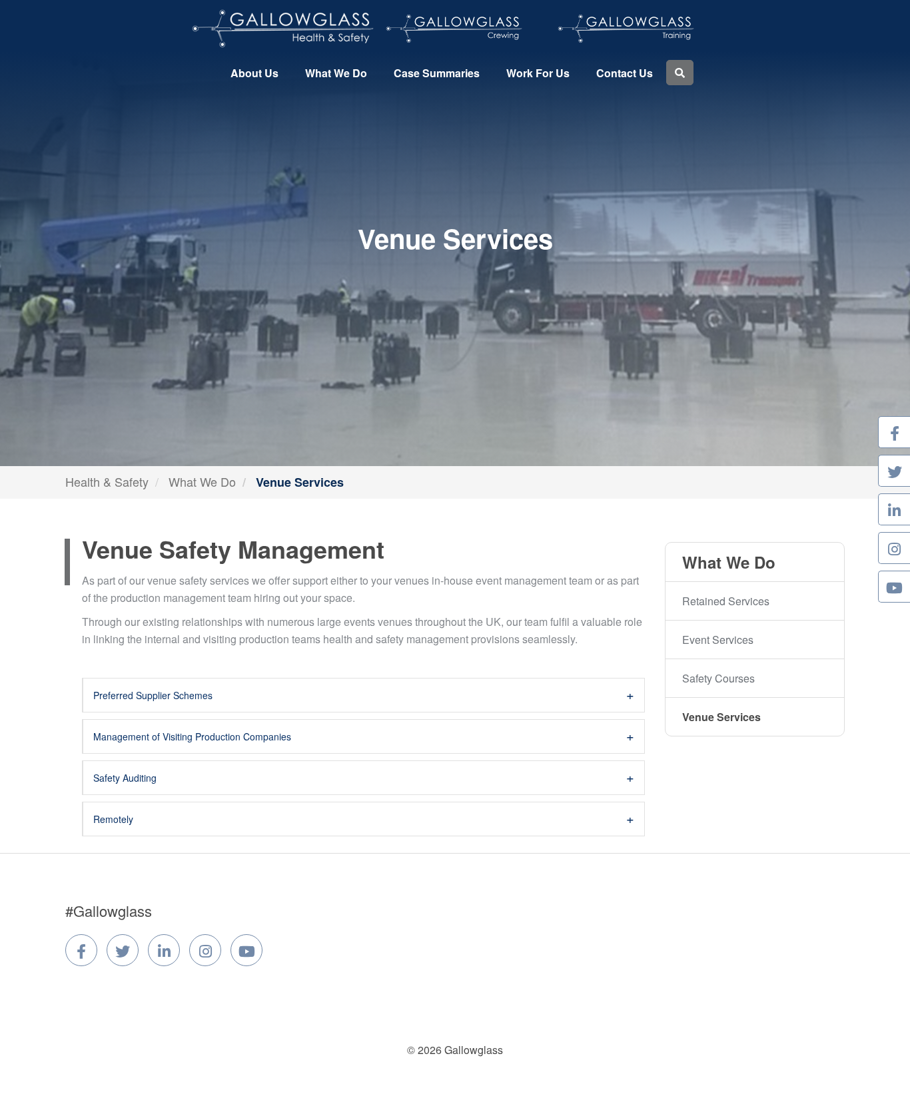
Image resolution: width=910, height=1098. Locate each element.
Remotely (113, 819)
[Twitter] (123, 950)
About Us (254, 73)
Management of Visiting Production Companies (192, 736)
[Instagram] (205, 950)
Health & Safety (107, 481)
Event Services (717, 639)
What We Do (336, 73)
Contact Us (624, 73)
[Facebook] (81, 950)
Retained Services (725, 601)
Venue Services (721, 716)
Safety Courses (718, 678)
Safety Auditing (125, 777)
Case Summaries (437, 73)
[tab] (363, 695)
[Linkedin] (164, 950)
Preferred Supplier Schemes (153, 695)
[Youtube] (246, 950)
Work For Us (538, 73)
